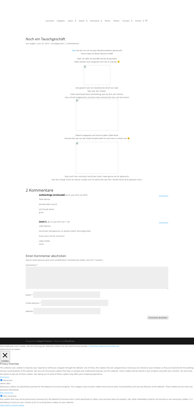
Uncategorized (57, 43)
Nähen (82, 21)
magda (32, 43)
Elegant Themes (44, 341)
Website (29, 311)
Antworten (163, 196)
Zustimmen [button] (94, 346)
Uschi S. (43, 221)
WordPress (69, 341)
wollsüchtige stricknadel (52, 194)
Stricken (126, 21)
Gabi (74, 50)
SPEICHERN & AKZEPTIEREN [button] (12, 405)
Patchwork (94, 21)
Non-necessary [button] (6, 393)
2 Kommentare (72, 43)
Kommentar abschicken (158, 317)
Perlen (107, 21)
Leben (70, 21)
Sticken (138, 21)
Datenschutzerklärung (109, 346)
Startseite (50, 21)
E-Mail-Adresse (33, 303)
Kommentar (32, 265)
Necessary (7, 380)
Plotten (116, 21)
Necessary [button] (4, 377)
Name (29, 295)
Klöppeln (61, 21)
